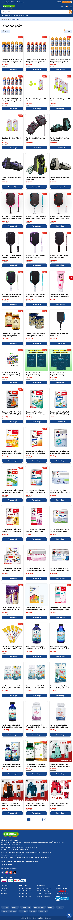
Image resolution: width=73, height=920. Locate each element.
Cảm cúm (5, 907)
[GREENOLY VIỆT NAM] (8, 7)
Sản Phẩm (4, 893)
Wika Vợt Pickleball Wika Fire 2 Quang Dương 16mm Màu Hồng (12, 218)
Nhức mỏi (60, 907)
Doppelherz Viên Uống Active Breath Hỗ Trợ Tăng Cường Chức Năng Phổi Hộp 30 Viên (60, 414)
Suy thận (33, 911)
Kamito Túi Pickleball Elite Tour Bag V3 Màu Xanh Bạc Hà (59, 766)
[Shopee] (10, 872)
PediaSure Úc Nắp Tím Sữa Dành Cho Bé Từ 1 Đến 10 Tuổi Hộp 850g (12, 610)
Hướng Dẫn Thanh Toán (44, 888)
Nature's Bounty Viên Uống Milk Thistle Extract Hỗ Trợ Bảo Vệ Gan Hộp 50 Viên (35, 766)
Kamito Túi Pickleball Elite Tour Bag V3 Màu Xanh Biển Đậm (35, 805)
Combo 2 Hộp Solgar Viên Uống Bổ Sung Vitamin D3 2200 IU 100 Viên (11, 336)
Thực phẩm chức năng (9, 911)
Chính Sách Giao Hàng (25, 891)
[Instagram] (6, 872)
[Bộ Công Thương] (62, 898)
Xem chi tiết (36, 148)
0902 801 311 (8, 865)
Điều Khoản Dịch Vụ (43, 891)
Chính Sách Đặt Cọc (25, 896)
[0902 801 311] (64, 2)
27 (41, 819)
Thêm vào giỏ (12, 69)
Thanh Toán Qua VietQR (44, 893)
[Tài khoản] (62, 7)
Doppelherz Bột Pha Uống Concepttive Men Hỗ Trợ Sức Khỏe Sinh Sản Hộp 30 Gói (60, 570)
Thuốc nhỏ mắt (25, 907)
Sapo (50, 918)
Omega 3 (14, 907)
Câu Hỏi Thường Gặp (43, 896)
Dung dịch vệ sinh (39, 907)
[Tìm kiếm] (70, 11)
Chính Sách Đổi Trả (24, 893)
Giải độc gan (43, 911)
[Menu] (70, 7)
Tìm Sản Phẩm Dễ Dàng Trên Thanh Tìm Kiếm (14, 15)
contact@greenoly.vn (10, 868)
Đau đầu (50, 907)
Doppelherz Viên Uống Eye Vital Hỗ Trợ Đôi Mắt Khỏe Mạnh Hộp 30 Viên (35, 453)
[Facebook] (2, 872)
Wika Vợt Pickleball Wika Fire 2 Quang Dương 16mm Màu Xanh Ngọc (36, 218)
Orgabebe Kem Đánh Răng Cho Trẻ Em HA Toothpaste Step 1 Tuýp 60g (59, 296)
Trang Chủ (4, 888)
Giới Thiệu (4, 891)
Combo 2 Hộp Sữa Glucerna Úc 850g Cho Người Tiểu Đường (35, 336)
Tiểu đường (23, 911)
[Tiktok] (14, 872)
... (38, 819)
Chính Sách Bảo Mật (25, 888)
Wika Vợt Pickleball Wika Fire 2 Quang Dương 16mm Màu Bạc (60, 218)
